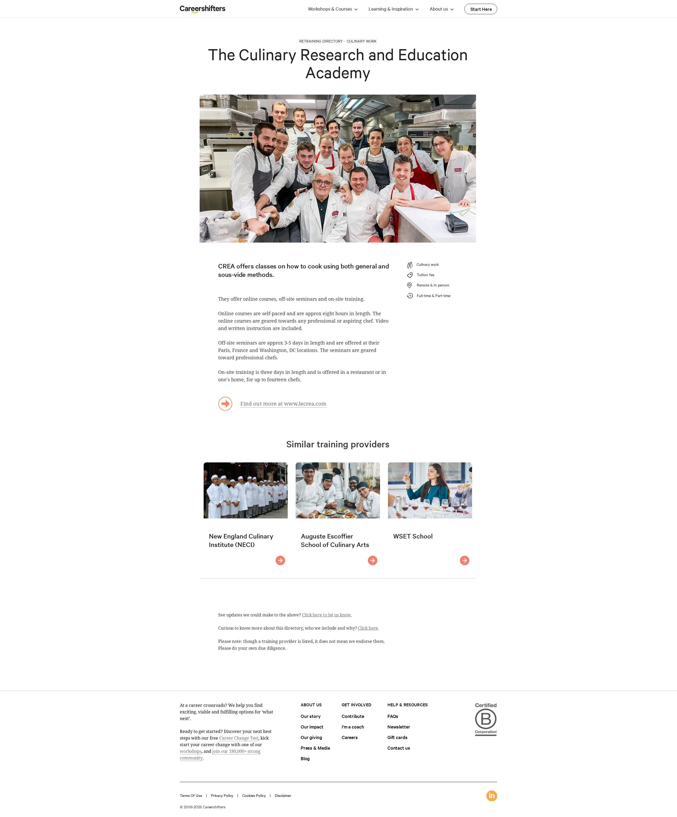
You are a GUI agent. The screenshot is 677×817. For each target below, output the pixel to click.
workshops (191, 751)
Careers (350, 737)
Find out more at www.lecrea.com (283, 403)
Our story (311, 716)
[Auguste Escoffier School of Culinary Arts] (372, 560)
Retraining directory (321, 41)
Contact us (398, 748)
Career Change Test (238, 738)
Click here (368, 628)
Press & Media (315, 748)
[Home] (202, 11)
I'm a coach (353, 726)
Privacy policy (222, 795)
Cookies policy (254, 795)
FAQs (393, 716)
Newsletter (398, 726)
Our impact (312, 726)
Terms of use (191, 795)
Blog (305, 758)
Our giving (311, 737)
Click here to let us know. (326, 615)
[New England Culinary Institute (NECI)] (280, 560)
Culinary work (362, 41)
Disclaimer (283, 795)
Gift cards (397, 737)
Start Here (481, 9)
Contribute (353, 716)
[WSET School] (464, 560)
